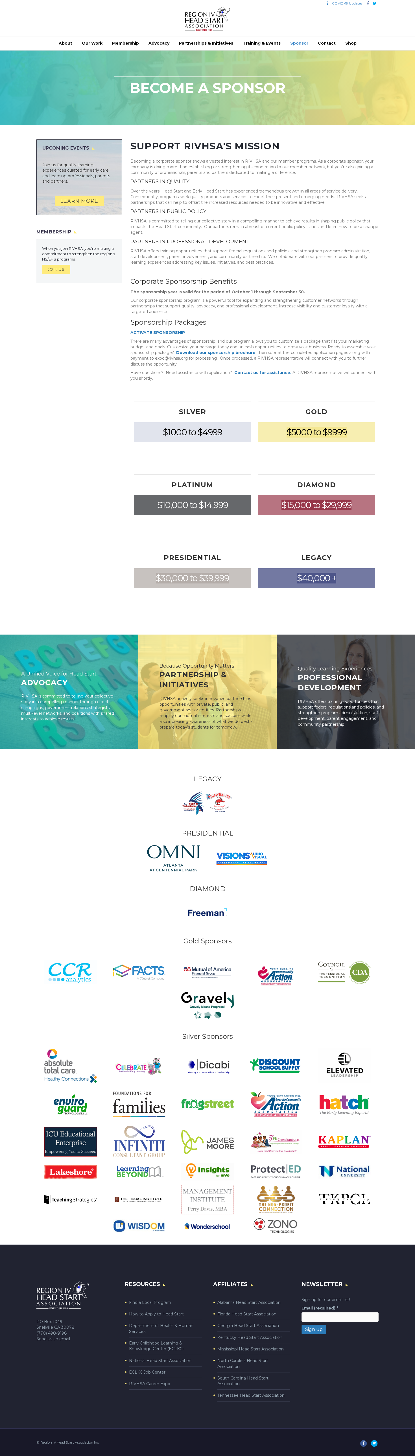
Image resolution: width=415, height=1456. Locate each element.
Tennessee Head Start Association (251, 1395)
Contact (327, 43)
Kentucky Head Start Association (249, 1337)
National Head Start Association (160, 1360)
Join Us (56, 269)
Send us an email (53, 1338)
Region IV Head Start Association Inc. (70, 1442)
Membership (125, 43)
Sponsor (299, 43)
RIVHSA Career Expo (149, 1383)
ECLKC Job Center (147, 1372)
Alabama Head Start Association (249, 1302)
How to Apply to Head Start (156, 1314)
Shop (351, 43)
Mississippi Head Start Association (250, 1349)
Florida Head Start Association (246, 1314)
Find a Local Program (150, 1302)
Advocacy (158, 43)
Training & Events (262, 43)
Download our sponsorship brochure (215, 352)
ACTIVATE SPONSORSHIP (157, 332)
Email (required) (320, 1308)
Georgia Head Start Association (248, 1325)
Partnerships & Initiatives (206, 43)
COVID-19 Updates (345, 3)
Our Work (92, 43)
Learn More (79, 201)
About (65, 43)
